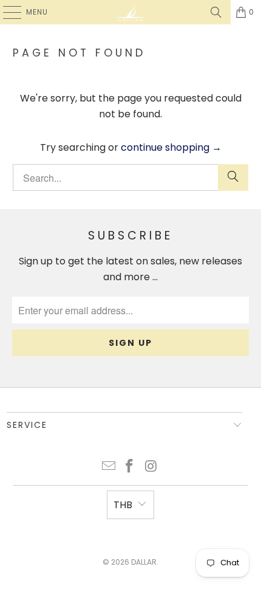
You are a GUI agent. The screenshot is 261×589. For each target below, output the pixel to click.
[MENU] (6, 12)
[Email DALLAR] (109, 467)
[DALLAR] (131, 12)
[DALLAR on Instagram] (151, 467)
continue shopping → (171, 147)
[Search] (216, 12)
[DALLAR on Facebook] (130, 467)
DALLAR (144, 562)
